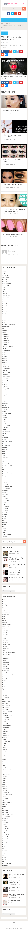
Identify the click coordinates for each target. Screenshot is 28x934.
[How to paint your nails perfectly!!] (14, 225)
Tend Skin (4, 522)
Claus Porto (5, 314)
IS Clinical (4, 401)
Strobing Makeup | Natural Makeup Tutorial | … (16, 881)
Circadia (4, 308)
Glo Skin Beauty (6, 372)
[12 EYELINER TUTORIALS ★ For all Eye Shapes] (14, 151)
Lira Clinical (5, 427)
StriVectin (4, 514)
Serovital (4, 496)
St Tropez (4, 512)
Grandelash (5, 381)
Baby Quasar (5, 285)
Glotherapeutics (6, 376)
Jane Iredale (5, 399)
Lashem (4, 415)
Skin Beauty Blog (10, 928)
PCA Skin (4, 462)
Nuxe (3, 453)
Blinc (3, 289)
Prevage (4, 476)
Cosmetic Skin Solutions (8, 324)
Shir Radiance (5, 500)
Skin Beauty (5, 508)
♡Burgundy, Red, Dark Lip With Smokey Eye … (16, 558)
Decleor (4, 332)
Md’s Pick (4, 439)
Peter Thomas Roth (7, 466)
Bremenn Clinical (6, 295)
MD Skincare (5, 342)
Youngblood (5, 536)
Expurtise (4, 360)
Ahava (3, 273)
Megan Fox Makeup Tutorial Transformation (16, 875)
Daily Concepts (6, 326)
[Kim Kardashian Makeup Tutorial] (14, 176)
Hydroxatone (5, 391)
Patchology (5, 460)
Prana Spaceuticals (7, 474)
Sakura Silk (5, 490)
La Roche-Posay (6, 413)
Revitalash (5, 484)
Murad (3, 443)
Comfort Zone (5, 320)
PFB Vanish (5, 470)
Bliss (3, 300)
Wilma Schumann (6, 534)
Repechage (5, 482)
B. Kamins (4, 279)
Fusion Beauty (6, 368)
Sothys (4, 528)
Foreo (3, 364)
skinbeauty (4, 45)
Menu (3, 20)
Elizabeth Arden (6, 350)
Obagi (3, 455)
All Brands (4, 271)
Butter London (5, 302)
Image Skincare (6, 395)
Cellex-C (4, 304)
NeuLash (4, 449)
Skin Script (5, 510)
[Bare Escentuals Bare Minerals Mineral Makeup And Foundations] (14, 200)
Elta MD (4, 352)
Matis (3, 435)
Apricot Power (6, 277)
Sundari (4, 516)
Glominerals (5, 374)
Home (2, 23)
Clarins (4, 310)
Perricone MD (5, 464)
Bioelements (5, 298)
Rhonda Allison (6, 488)
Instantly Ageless (6, 397)
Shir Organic (5, 498)
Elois (3, 354)
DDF (3, 328)
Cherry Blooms (6, 306)
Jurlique (4, 405)
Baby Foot (4, 281)
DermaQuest (5, 340)
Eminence (4, 356)
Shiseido (4, 502)
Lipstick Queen (6, 425)
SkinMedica (5, 518)
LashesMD (5, 417)
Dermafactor (5, 334)
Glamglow (4, 370)
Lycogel (4, 429)
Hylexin (4, 393)
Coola (3, 322)
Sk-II (3, 504)
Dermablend (5, 330)
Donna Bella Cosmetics (8, 346)
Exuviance (4, 362)
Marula (4, 433)
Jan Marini (5, 403)
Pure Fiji (4, 478)
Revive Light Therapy (7, 486)
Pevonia (4, 468)
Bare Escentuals (6, 283)
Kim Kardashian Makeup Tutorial (12, 184)
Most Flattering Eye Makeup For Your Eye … (16, 894)
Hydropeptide (5, 389)
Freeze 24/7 (5, 366)
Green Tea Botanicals (7, 383)
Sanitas (4, 492)
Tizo (3, 526)
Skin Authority (5, 506)
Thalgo (4, 524)
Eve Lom (4, 358)
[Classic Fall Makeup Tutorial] (14, 101)
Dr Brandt (4, 344)
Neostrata (4, 447)
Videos (6, 23)
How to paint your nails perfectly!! (13, 234)
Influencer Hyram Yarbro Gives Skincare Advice (16, 571)
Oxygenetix (5, 457)
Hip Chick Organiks (7, 387)
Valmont (4, 530)
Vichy (3, 532)
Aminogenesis (6, 275)
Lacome (4, 411)
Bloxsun (4, 291)
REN (3, 480)
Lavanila (4, 419)
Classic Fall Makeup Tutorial (11, 110)
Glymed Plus (5, 379)
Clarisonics (5, 312)
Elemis (4, 348)
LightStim (4, 421)
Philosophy (5, 472)
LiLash (4, 423)
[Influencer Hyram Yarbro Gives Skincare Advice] (14, 126)
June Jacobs (5, 407)
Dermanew (5, 338)
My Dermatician (6, 445)
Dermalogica (5, 336)
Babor (3, 287)
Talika (3, 520)
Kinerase (4, 409)
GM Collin (4, 385)
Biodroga (4, 293)
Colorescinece (6, 316)
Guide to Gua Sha (14, 551)
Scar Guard (5, 494)
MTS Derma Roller (7, 441)
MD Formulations (6, 437)
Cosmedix (4, 318)
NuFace (4, 451)
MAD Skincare (6, 431)
